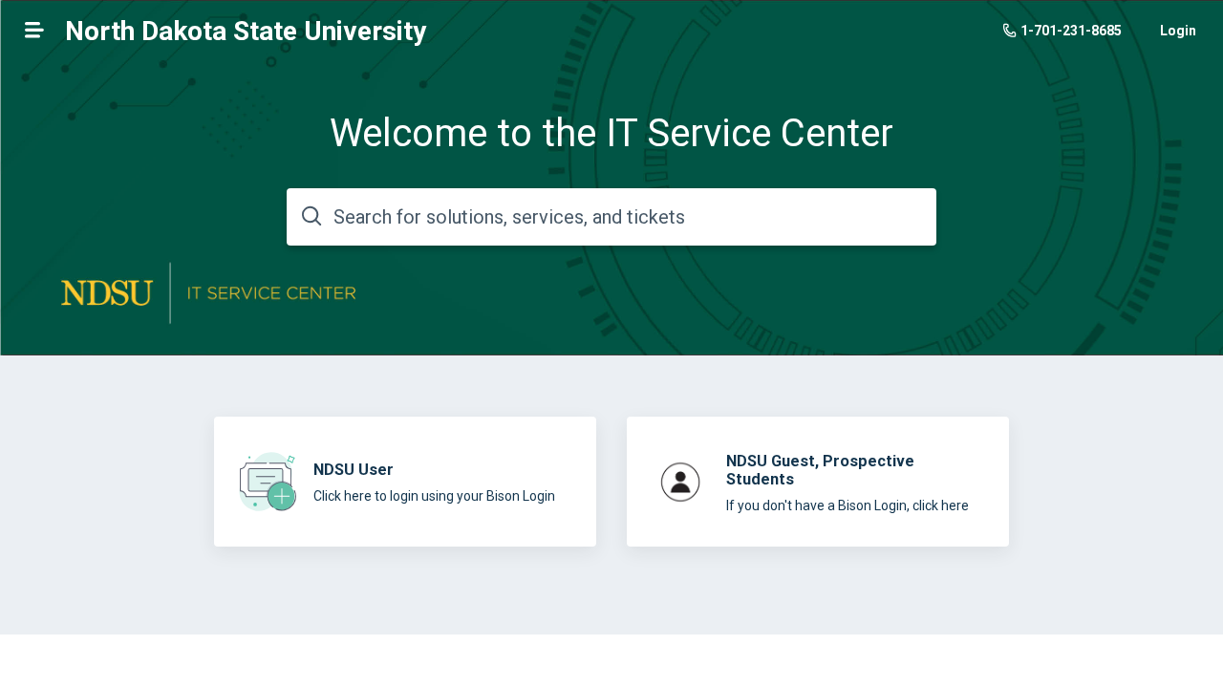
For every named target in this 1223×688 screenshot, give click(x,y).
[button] (34, 29)
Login (1178, 30)
